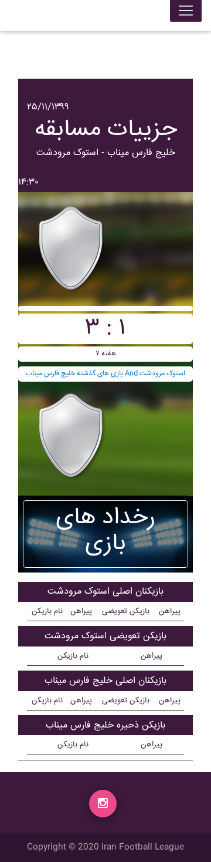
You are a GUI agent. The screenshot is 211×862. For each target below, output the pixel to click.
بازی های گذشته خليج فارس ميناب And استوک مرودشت (105, 373)
